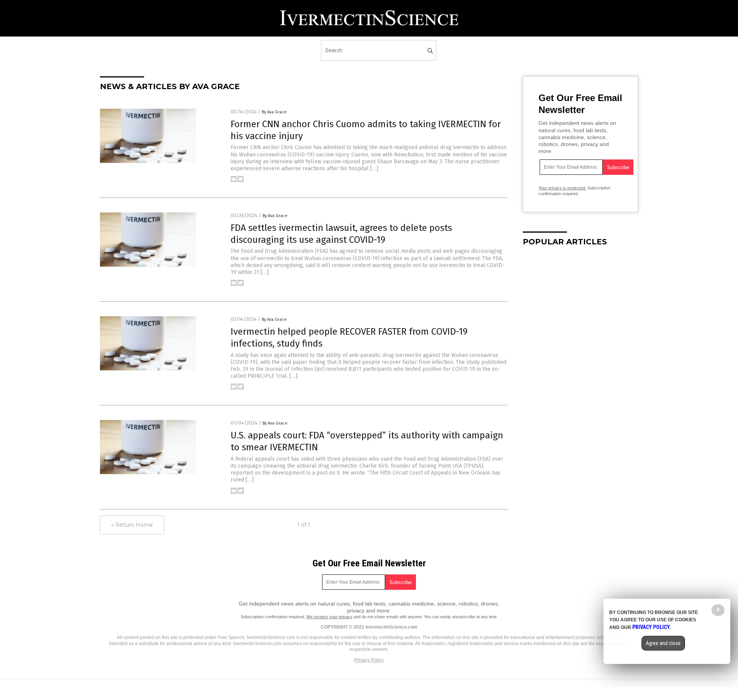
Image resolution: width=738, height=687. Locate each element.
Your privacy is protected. (562, 188)
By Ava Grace (274, 112)
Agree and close (663, 643)
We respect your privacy (329, 616)
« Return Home (132, 524)
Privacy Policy (369, 660)
